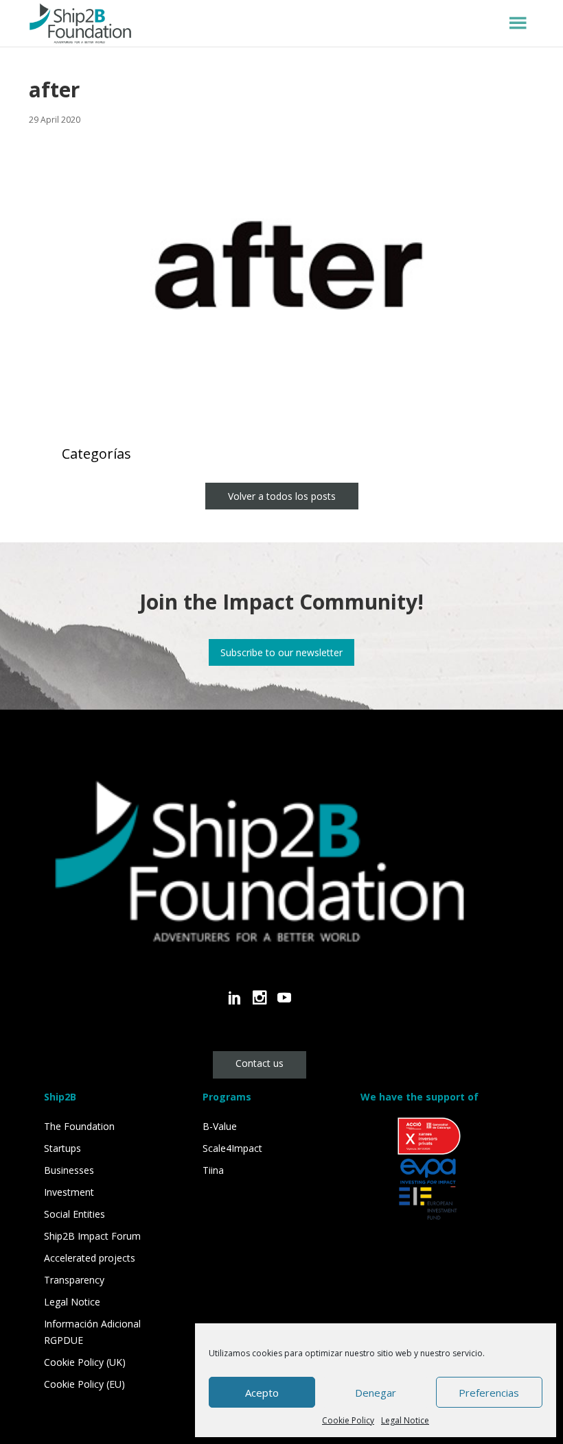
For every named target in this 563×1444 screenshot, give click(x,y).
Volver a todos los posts (282, 496)
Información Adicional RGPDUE (92, 1332)
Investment (69, 1192)
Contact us (259, 1063)
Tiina (213, 1170)
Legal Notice (405, 1420)
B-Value (220, 1126)
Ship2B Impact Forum (92, 1235)
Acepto (262, 1392)
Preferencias (489, 1392)
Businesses (69, 1170)
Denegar (375, 1392)
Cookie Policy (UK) (85, 1362)
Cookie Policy (348, 1420)
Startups (62, 1148)
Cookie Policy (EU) (84, 1384)
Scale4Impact (232, 1148)
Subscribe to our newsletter (281, 652)
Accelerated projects (89, 1257)
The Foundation (79, 1126)
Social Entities (74, 1213)
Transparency (74, 1279)
